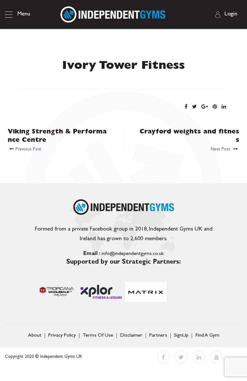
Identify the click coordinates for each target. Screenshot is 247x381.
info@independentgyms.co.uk (123, 254)
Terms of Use (98, 335)
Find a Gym (207, 335)
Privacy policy (62, 335)
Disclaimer (131, 335)
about (34, 335)
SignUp (181, 335)
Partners (158, 335)
